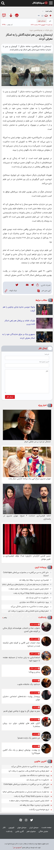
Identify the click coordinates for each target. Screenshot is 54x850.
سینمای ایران (34, 624)
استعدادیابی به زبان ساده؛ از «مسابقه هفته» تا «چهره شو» (21, 659)
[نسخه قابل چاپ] (17, 16)
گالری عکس (19, 831)
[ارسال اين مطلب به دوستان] (4, 16)
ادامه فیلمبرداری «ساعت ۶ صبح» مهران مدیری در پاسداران (27, 517)
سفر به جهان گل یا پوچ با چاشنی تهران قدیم (22, 711)
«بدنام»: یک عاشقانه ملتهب (28, 684)
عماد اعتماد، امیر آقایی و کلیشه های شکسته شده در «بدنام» (21, 644)
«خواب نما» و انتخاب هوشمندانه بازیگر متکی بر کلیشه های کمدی (21, 630)
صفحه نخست (46, 827)
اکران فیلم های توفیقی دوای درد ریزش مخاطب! (21, 725)
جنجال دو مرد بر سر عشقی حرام (37, 441)
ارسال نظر (10, 397)
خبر (50, 21)
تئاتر (4, 827)
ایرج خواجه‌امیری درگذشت (39, 809)
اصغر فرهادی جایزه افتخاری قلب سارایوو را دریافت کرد (28, 611)
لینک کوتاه (13, 290)
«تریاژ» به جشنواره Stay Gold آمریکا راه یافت (31, 593)
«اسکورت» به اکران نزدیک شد (37, 597)
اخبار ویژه (42, 405)
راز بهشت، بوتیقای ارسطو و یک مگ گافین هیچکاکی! (21, 751)
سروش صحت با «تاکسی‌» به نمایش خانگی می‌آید (30, 606)
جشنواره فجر (31, 831)
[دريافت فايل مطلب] (11, 16)
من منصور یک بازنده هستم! (29, 738)
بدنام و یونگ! (34, 672)
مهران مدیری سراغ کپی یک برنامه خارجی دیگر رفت (30, 479)
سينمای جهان (42, 21)
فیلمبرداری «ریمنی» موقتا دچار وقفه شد (34, 580)
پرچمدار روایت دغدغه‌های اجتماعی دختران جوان (21, 698)
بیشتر (5, 618)
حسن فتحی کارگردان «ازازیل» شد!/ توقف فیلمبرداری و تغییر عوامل (27, 557)
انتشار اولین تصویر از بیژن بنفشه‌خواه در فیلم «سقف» (29, 589)
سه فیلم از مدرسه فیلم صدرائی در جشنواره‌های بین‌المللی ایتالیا (25, 584)
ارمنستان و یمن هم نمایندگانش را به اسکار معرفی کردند (29, 37)
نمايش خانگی (34, 639)
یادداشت (42, 617)
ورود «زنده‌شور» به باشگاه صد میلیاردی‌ (34, 602)
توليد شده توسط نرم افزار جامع (26, 847)
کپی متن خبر (46, 290)
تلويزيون (11, 827)
